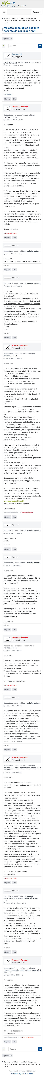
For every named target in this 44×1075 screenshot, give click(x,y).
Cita (14, 99)
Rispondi (7, 99)
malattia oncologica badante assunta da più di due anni (22, 769)
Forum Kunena (27, 1074)
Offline (9, 54)
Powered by (16, 1074)
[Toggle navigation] (4, 12)
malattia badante (10, 62)
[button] (36, 12)
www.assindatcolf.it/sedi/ (14, 501)
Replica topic (7, 39)
